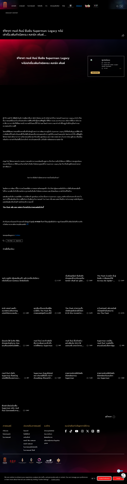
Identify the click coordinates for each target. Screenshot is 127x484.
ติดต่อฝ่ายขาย (48, 437)
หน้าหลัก (14, 6)
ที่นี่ (27, 224)
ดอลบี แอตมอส (28, 444)
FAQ (63, 6)
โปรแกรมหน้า (7, 434)
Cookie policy (55, 479)
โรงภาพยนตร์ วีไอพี (29, 450)
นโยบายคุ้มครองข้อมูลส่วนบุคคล (52, 441)
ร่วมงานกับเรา (48, 434)
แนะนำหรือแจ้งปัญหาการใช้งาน (77, 425)
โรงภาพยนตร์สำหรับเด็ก (30, 447)
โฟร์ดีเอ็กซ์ (27, 434)
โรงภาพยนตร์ (31, 6)
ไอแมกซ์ (26, 431)
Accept (118, 478)
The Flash (9, 241)
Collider (17, 235)
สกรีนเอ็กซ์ (27, 437)
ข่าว (46, 6)
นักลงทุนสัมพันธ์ (54, 6)
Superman (18, 241)
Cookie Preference (104, 478)
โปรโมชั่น (40, 6)
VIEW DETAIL (95, 72)
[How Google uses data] (60, 479)
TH (94, 478)
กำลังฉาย (5, 431)
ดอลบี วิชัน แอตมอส (30, 440)
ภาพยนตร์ (22, 6)
